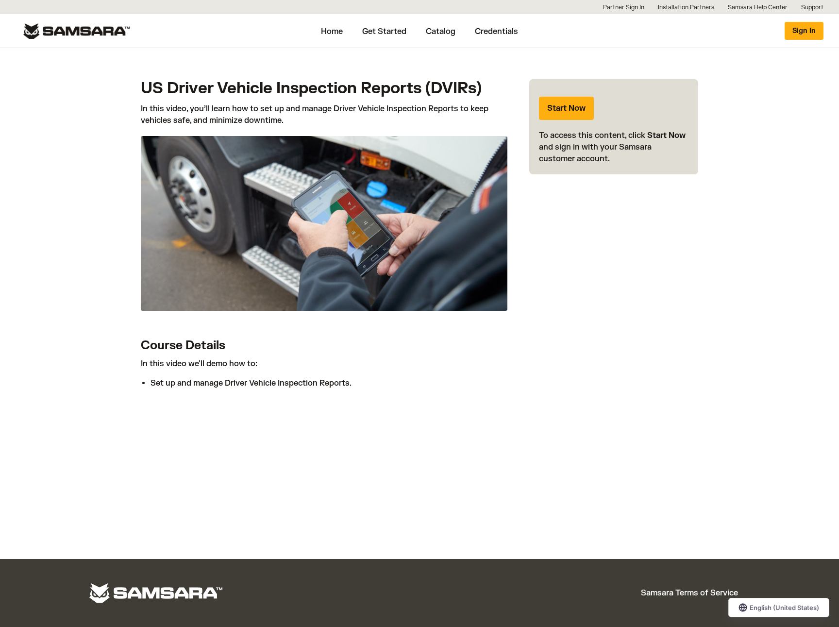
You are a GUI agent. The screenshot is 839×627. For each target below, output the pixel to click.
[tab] (324, 338)
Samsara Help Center (758, 7)
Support (812, 7)
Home (332, 31)
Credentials (496, 31)
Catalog (440, 31)
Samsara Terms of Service (689, 593)
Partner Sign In (623, 7)
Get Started (384, 31)
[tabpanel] (324, 381)
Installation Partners (686, 7)
